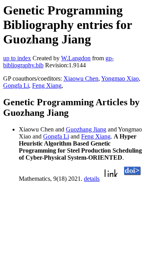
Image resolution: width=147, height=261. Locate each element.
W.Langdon (76, 58)
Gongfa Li (16, 85)
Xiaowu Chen (81, 78)
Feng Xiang (47, 85)
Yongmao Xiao (120, 78)
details (92, 178)
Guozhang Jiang (86, 129)
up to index (17, 58)
